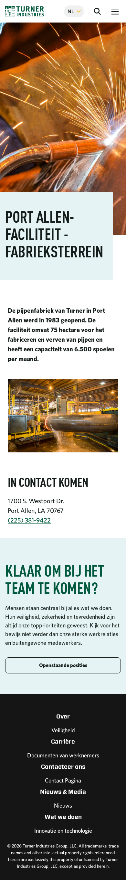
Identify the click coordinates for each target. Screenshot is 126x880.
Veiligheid (63, 730)
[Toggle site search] (97, 11)
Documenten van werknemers (63, 755)
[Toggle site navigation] (115, 11)
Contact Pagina (63, 780)
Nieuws (63, 805)
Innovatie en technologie (63, 830)
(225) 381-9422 (29, 520)
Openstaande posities (63, 665)
